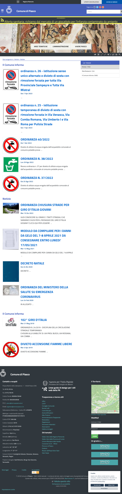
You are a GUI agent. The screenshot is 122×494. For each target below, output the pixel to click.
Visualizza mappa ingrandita (98, 414)
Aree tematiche (40, 46)
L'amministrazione (61, 46)
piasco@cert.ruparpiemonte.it (14, 403)
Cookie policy (101, 481)
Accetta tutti (97, 485)
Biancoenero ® (69, 478)
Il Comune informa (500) (90, 75)
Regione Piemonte (28, 2)
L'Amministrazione (60, 54)
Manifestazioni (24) (88, 71)
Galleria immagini (47, 429)
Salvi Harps (45, 453)
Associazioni (46, 427)
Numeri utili (45, 408)
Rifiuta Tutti (111, 485)
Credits (24, 470)
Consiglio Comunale (48, 406)
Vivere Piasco (81, 46)
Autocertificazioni (47, 413)
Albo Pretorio (46, 415)
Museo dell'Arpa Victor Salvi (50, 451)
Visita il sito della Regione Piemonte (53, 437)
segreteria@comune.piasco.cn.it (15, 407)
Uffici (43, 401)
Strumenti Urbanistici (48, 424)
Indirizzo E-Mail (96, 422)
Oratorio (44, 448)
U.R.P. (44, 404)
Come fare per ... (47, 410)
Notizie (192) (86, 67)
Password (94, 429)
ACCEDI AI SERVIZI (111, 2)
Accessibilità (35, 470)
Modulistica (45, 420)
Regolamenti (46, 422)
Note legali (5, 470)
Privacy (14, 470)
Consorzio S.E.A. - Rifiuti (49, 444)
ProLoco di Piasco (47, 446)
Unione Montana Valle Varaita (51, 441)
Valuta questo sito (62, 481)
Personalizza (104, 488)
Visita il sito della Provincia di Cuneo (53, 439)
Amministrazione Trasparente (51, 417)
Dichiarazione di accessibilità (61, 484)
